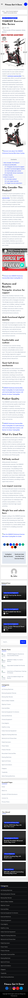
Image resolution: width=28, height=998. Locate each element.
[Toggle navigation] (2, 4)
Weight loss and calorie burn (13, 183)
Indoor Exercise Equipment (10, 18)
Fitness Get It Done (13, 5)
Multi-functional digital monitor (15, 169)
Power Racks (5, 746)
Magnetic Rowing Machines (9, 734)
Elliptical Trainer (6, 704)
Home (3, 786)
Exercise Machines (7, 715)
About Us (4, 790)
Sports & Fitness (6, 761)
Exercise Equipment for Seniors (10, 712)
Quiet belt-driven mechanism (14, 173)
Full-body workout (11, 179)
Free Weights (5, 723)
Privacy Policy (6, 802)
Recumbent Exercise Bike (9, 753)
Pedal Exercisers (6, 742)
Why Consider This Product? (11, 162)
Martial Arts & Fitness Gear (9, 738)
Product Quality (8, 175)
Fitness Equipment (7, 719)
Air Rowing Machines (7, 689)
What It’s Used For (8, 177)
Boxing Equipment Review (9, 693)
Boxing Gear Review (7, 697)
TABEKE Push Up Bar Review (12, 595)
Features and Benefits (9, 164)
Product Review (6, 749)
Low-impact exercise (11, 181)
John (8, 27)
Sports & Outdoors (7, 764)
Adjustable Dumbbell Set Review (16, 665)
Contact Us (5, 798)
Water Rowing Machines (8, 776)
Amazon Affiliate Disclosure (9, 794)
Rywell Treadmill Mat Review (12, 611)
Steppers (4, 768)
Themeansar (14, 996)
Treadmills (4, 772)
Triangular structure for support (14, 166)
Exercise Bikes (6, 708)
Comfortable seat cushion (13, 171)
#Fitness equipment (16, 30)
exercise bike (6, 198)
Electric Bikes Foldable (8, 700)
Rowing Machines (6, 757)
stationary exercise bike (14, 76)
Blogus (22, 994)
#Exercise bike (7, 30)
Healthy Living (6, 727)
